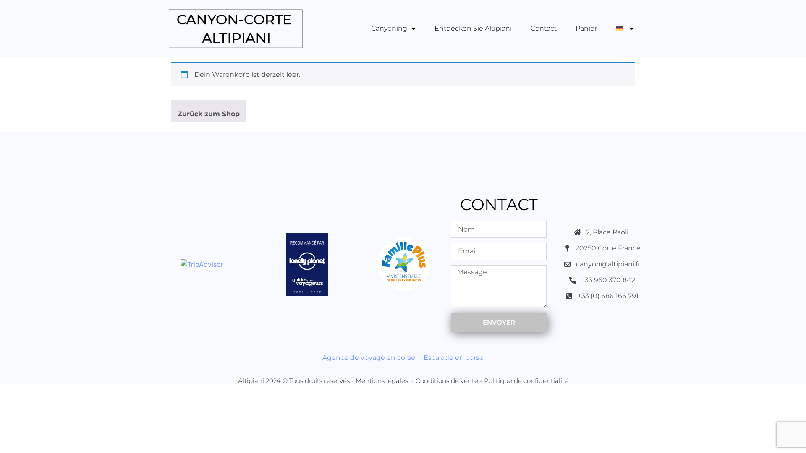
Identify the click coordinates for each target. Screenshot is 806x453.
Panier (586, 28)
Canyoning (389, 28)
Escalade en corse (454, 358)
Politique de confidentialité (526, 381)
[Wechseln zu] (624, 28)
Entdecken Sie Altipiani (473, 28)
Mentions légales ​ (383, 381)
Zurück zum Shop (209, 114)
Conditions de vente (447, 381)
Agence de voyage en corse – (373, 358)
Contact (544, 28)
